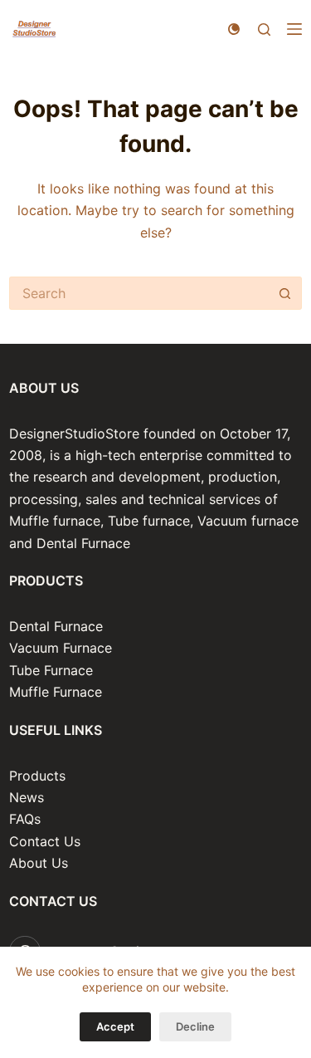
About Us (38, 863)
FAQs (25, 819)
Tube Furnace (51, 670)
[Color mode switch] (233, 29)
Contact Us (44, 841)
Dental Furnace (56, 626)
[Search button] (285, 293)
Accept (115, 1026)
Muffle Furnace (55, 691)
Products (37, 775)
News (26, 797)
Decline (195, 1026)
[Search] (264, 29)
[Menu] (294, 29)
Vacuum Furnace (60, 647)
